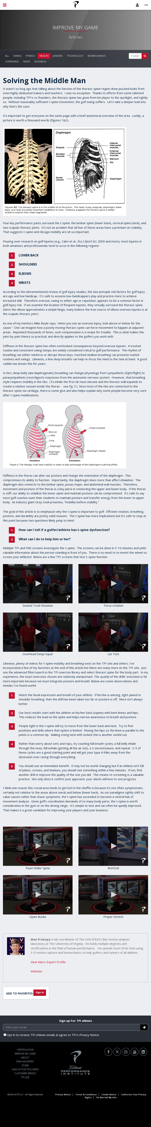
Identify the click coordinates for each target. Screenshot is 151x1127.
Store (25, 1065)
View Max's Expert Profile (48, 962)
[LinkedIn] (143, 1052)
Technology (75, 56)
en (146, 5)
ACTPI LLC (19, 1094)
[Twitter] (117, 1052)
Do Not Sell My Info (106, 1097)
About (25, 1057)
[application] (38, 583)
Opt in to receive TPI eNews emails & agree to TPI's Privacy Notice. (53, 1035)
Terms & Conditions (86, 1094)
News (26, 61)
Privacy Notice (63, 1094)
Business (40, 61)
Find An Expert (25, 1061)
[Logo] (68, 598)
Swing (17, 56)
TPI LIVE (25, 1077)
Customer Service (25, 1073)
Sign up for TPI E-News (25, 1069)
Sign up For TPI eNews (75, 1021)
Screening (12, 61)
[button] (37, 583)
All (7, 56)
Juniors (58, 56)
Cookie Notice (108, 1094)
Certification (25, 1049)
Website (36, 971)
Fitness (30, 56)
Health (44, 56)
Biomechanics (97, 56)
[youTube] (134, 1052)
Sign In (40, 992)
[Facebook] (108, 1052)
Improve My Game (25, 1053)
